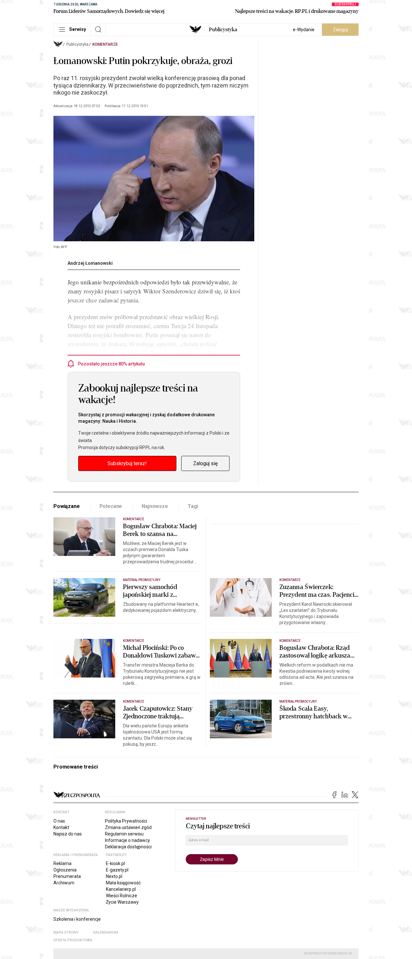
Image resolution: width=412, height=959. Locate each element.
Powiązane (66, 506)
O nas (59, 821)
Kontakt (61, 827)
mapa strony (66, 932)
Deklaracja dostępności (128, 846)
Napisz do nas (67, 833)
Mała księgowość (123, 882)
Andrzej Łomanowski (90, 263)
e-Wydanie (303, 29)
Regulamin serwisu (124, 833)
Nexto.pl (114, 876)
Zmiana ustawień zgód (128, 827)
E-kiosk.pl (115, 863)
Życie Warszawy (122, 902)
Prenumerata (67, 876)
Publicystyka (223, 29)
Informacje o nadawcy (127, 840)
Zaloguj (340, 29)
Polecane (110, 506)
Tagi (193, 506)
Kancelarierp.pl (121, 889)
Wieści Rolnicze (121, 895)
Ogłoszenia (65, 869)
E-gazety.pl (117, 869)
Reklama (62, 863)
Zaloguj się (205, 463)
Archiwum (63, 882)
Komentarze (105, 44)
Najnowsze (155, 506)
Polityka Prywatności (126, 821)
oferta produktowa (72, 940)
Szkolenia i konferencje (77, 919)
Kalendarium (105, 932)
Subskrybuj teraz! (127, 463)
